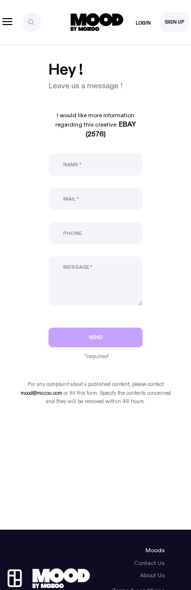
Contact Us (149, 563)
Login (143, 23)
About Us (152, 575)
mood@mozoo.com (41, 393)
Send (95, 337)
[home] (49, 578)
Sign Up (174, 22)
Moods (155, 550)
